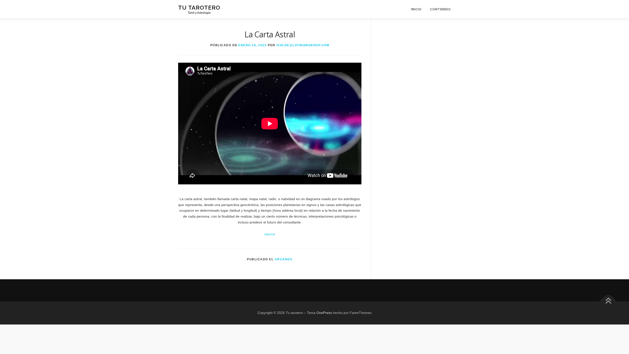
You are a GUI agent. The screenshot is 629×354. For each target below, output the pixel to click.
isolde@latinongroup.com (302, 45)
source (269, 234)
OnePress (324, 313)
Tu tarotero (199, 7)
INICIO (416, 9)
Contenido (440, 9)
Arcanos (284, 259)
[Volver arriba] (608, 301)
